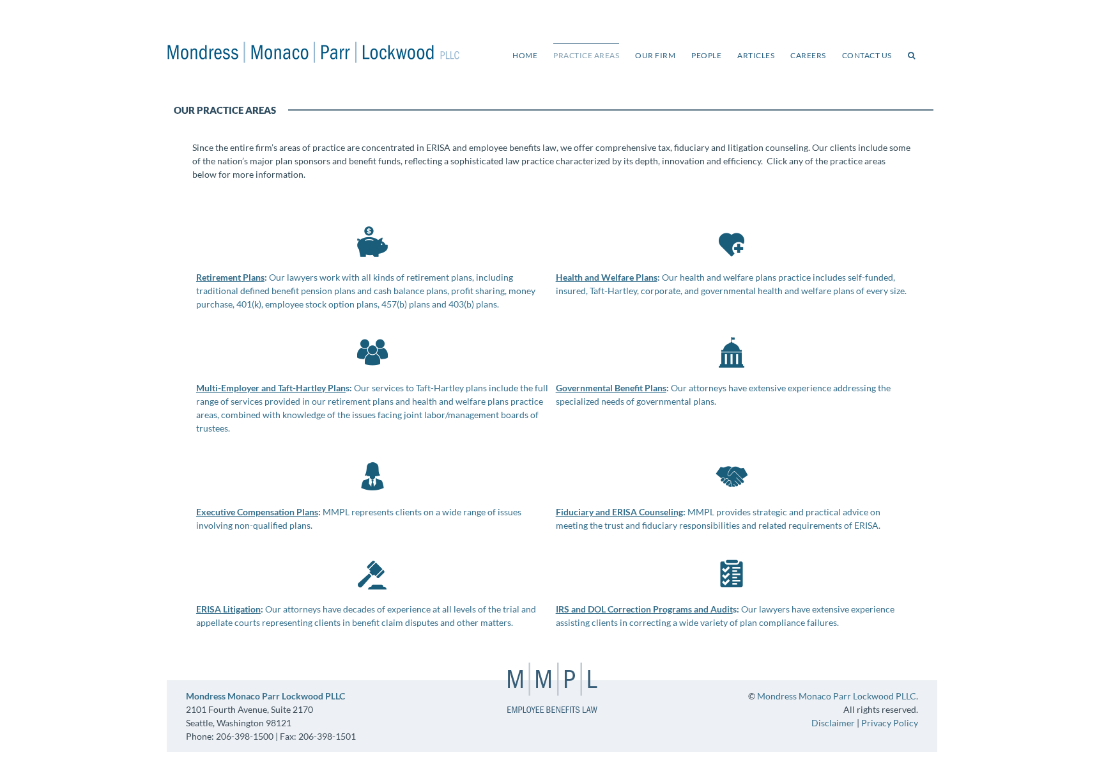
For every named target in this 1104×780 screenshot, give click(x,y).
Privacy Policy (889, 722)
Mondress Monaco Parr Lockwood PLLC (836, 695)
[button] (912, 55)
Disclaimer (833, 722)
